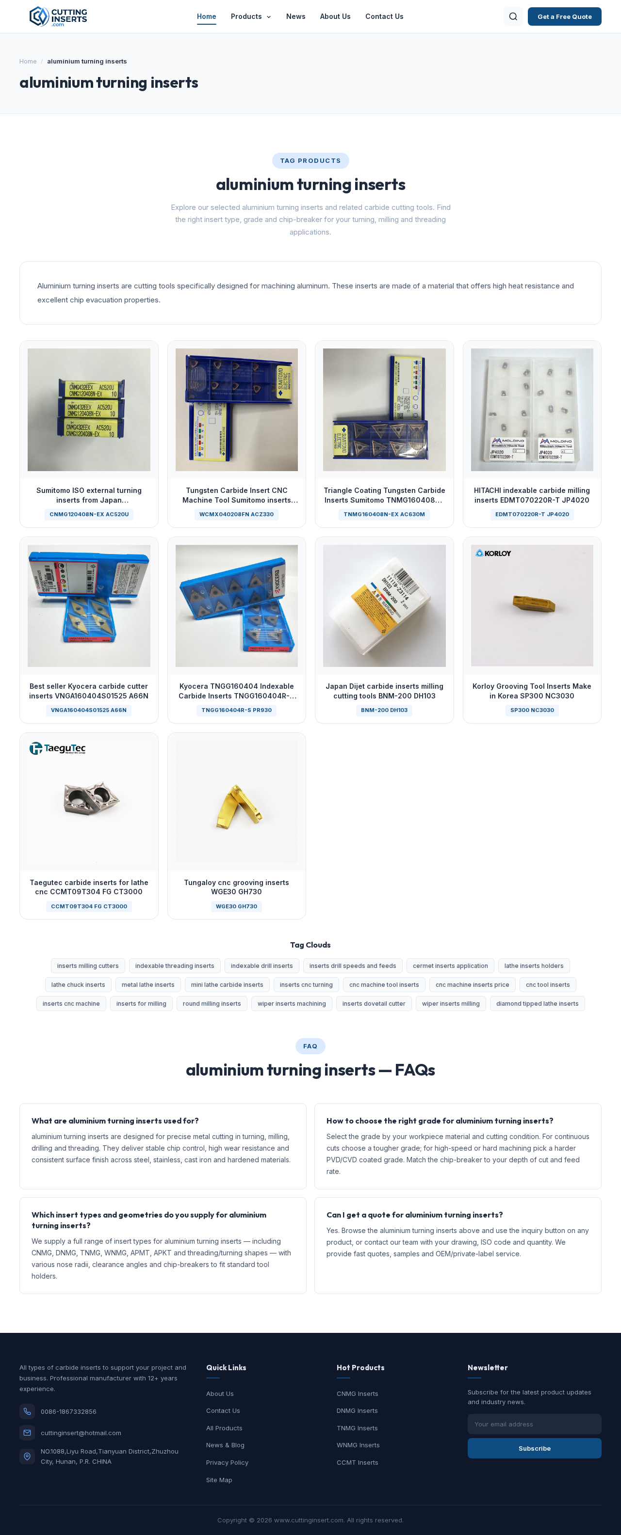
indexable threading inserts (174, 965)
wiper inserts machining (292, 1003)
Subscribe (535, 1448)
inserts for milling (141, 1003)
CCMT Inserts (357, 1462)
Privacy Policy (227, 1462)
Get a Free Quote (565, 16)
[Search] (513, 16)
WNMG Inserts (358, 1445)
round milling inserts (212, 1003)
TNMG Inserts (357, 1428)
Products (247, 16)
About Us (335, 16)
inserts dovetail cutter (374, 1003)
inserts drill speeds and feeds (353, 965)
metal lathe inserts (148, 984)
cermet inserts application (450, 965)
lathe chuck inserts (78, 984)
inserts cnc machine (71, 1003)
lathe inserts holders (534, 965)
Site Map (219, 1480)
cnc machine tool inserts (384, 984)
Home (206, 16)
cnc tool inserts (548, 984)
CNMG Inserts (357, 1393)
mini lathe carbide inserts (227, 984)
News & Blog (225, 1445)
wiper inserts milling (451, 1003)
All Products (224, 1428)
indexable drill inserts (262, 965)
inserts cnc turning (306, 984)
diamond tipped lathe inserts (537, 1003)
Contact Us (384, 16)
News (296, 16)
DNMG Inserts (357, 1410)
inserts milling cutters (88, 965)
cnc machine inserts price (472, 984)
